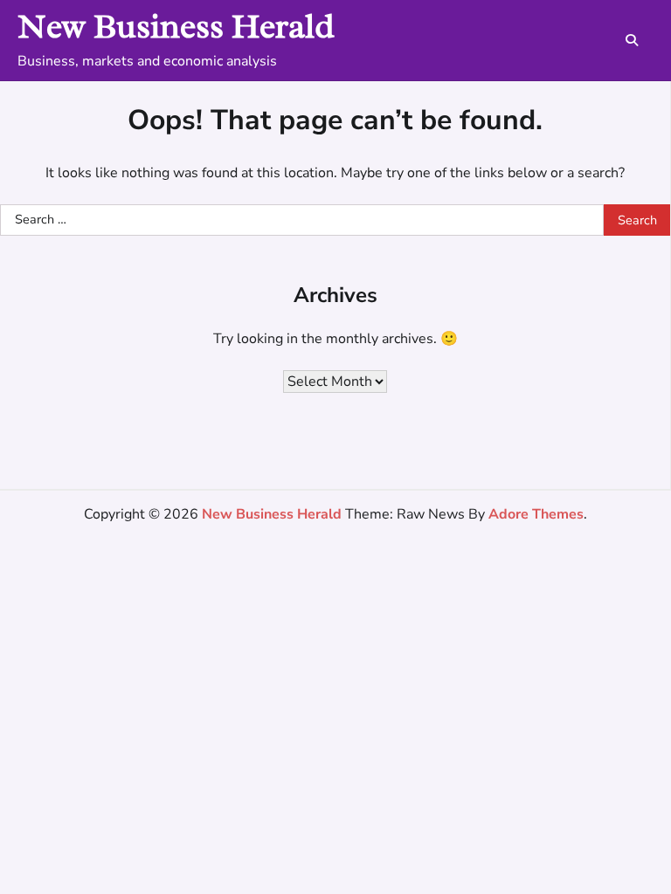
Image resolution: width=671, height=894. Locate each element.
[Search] (632, 40)
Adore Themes (536, 514)
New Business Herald (176, 26)
